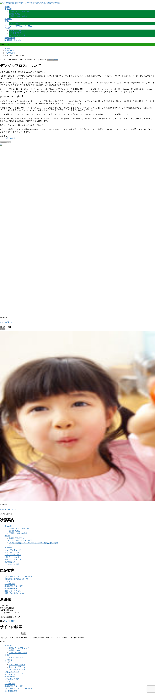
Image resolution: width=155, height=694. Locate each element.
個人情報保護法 (11, 588)
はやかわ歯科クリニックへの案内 (18, 576)
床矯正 (7, 536)
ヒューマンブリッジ (17, 31)
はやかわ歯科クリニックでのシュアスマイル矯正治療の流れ (33, 543)
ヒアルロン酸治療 (12, 564)
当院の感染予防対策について (16, 579)
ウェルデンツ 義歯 (17, 35)
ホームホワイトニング (14, 559)
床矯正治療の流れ (16, 23)
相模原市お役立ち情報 (14, 586)
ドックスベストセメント (8, 509)
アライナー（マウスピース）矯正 (18, 540)
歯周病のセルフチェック (19, 11)
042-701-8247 (9, 621)
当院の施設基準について (15, 593)
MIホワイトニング (12, 557)
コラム (7, 581)
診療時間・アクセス (13, 591)
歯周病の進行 (14, 14)
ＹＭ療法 (8, 548)
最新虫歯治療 (10, 562)
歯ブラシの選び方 (6, 322)
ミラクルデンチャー (17, 33)
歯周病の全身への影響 (18, 16)
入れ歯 (7, 662)
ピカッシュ (9, 545)
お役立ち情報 (52, 60)
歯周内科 (8, 526)
